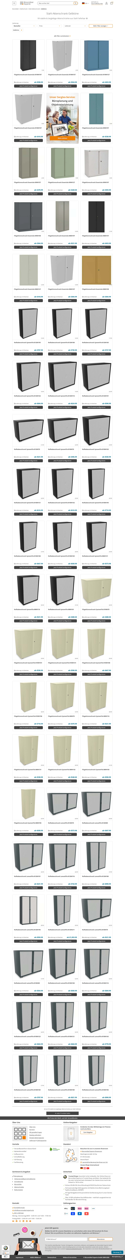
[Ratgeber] (13, 1221)
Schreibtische (18, 1182)
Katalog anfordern (35, 1135)
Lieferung (32, 1140)
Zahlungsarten (41, 1140)
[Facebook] (16, 1221)
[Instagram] (20, 1221)
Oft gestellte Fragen (35, 1132)
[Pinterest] (27, 1221)
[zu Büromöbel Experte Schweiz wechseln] (88, 1168)
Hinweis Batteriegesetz (36, 1138)
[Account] (106, 3)
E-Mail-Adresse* (51, 1239)
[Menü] (14, 3)
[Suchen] (75, 3)
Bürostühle (17, 1184)
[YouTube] (30, 1221)
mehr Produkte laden (63, 1113)
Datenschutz (52, 1257)
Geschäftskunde (97, 4)
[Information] (87, 18)
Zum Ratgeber (88, 1132)
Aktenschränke (19, 1187)
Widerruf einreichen (70, 1257)
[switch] (5, 1256)
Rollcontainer (18, 1190)
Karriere (32, 1130)
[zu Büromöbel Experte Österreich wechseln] (85, 1168)
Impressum (19, 1257)
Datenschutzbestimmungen (74, 1249)
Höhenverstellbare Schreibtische (24, 1179)
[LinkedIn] (23, 1221)
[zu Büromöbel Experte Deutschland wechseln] (81, 1168)
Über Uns (32, 1127)
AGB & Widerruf (35, 1257)
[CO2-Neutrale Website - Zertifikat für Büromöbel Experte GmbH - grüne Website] (55, 1149)
